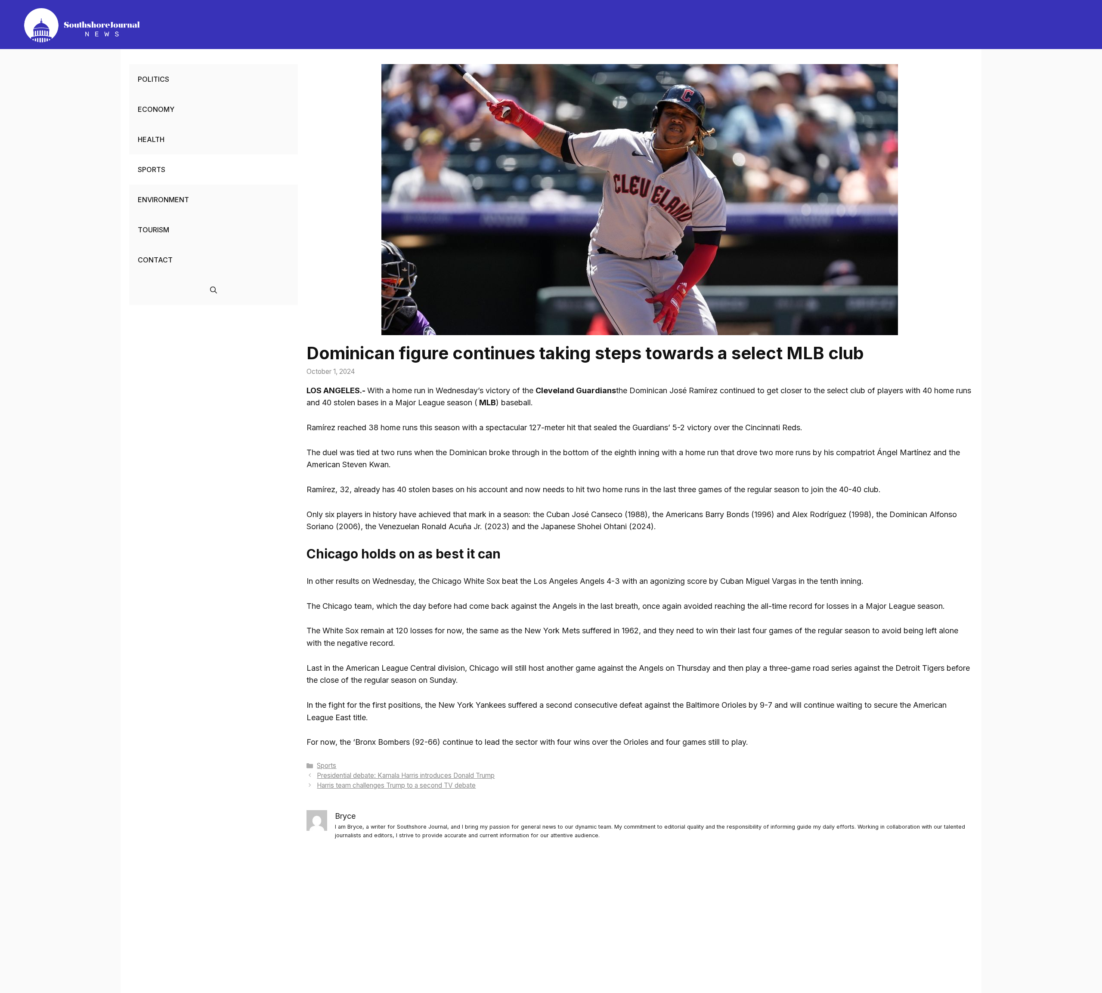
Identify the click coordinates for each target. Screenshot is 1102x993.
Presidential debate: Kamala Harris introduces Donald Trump (406, 775)
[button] (213, 290)
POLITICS (153, 79)
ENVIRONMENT (163, 199)
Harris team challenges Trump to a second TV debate (396, 785)
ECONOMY (156, 109)
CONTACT (155, 260)
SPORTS (151, 169)
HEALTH (151, 139)
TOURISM (153, 229)
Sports (326, 766)
